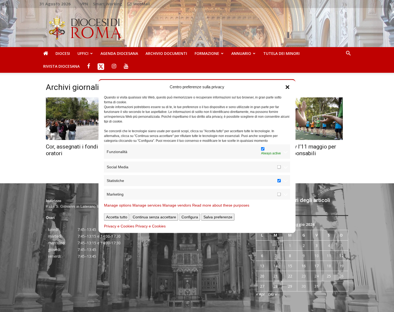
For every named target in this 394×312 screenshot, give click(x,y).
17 (316, 265)
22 (290, 276)
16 (304, 265)
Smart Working (107, 3)
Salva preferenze (217, 217)
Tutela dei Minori (281, 53)
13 (262, 265)
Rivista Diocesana (61, 66)
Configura (189, 217)
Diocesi (62, 53)
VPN (84, 3)
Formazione (207, 53)
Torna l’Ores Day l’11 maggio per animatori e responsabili (296, 150)
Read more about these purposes (220, 205)
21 (275, 276)
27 (262, 286)
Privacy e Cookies (119, 226)
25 (329, 276)
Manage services (146, 205)
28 (275, 286)
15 (290, 265)
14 (275, 265)
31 (316, 286)
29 (290, 286)
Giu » (272, 294)
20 (262, 276)
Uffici (82, 53)
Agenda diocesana (119, 53)
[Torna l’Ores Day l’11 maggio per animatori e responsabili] (302, 118)
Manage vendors (176, 205)
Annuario (241, 53)
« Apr (260, 294)
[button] (287, 86)
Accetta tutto (116, 217)
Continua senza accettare (154, 217)
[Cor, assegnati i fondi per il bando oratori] (92, 118)
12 (341, 255)
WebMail (141, 3)
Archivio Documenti (166, 53)
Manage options (117, 205)
